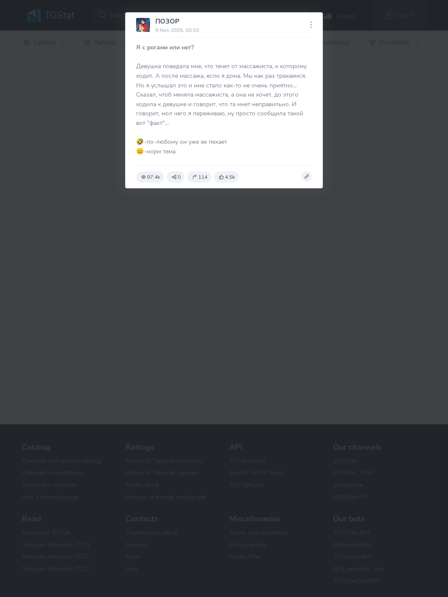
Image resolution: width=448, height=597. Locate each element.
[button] (306, 176)
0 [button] (179, 177)
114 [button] (202, 177)
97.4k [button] (153, 177)
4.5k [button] (230, 177)
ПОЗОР (167, 21)
